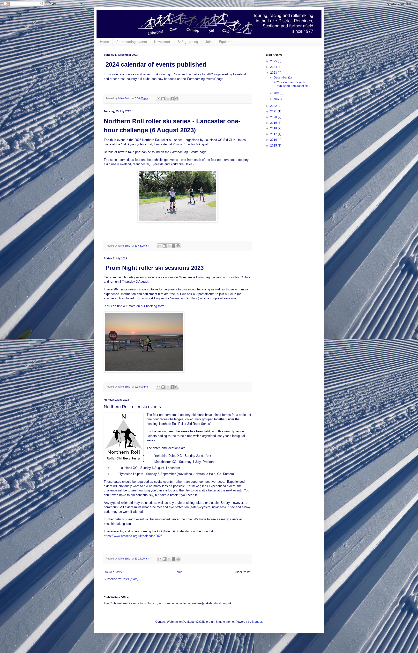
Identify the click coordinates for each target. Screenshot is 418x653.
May (277, 99)
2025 (274, 61)
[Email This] (158, 98)
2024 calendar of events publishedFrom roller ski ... (292, 84)
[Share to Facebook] (172, 98)
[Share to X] (167, 98)
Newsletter (162, 42)
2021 (274, 111)
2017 (274, 134)
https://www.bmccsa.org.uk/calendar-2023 (133, 536)
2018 (274, 128)
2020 (274, 117)
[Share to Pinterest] (176, 98)
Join (208, 42)
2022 (274, 106)
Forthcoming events (131, 42)
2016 (274, 139)
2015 (274, 145)
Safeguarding (188, 42)
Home (104, 42)
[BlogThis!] (163, 98)
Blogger (257, 621)
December (281, 77)
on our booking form (150, 306)
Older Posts (242, 572)
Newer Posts (113, 572)
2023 (274, 72)
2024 (274, 67)
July (277, 93)
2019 (274, 122)
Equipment (227, 42)
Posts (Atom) (130, 579)
